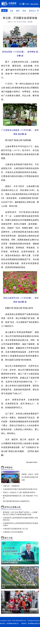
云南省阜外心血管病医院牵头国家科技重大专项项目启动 (20, 518)
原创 (24, 10)
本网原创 (8, 467)
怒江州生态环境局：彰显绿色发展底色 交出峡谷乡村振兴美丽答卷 (20, 561)
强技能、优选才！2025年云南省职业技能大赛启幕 (29, 477)
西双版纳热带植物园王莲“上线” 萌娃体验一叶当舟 (20, 496)
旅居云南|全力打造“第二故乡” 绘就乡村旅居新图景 (19, 585)
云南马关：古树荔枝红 (11, 486)
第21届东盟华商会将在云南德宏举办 (16, 501)
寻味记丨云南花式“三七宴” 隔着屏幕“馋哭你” (19, 492)
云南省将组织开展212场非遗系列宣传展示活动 (20, 489)
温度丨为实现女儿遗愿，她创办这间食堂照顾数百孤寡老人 (19, 610)
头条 (11, 10)
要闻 (18, 10)
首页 (4, 10)
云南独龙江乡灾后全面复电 (13, 532)
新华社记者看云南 (12, 507)
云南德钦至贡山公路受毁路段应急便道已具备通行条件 (20, 524)
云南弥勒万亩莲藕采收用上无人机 (15, 528)
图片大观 (8, 537)
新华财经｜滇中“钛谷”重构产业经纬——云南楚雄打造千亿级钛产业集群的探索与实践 (20, 513)
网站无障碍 (34, 4)
